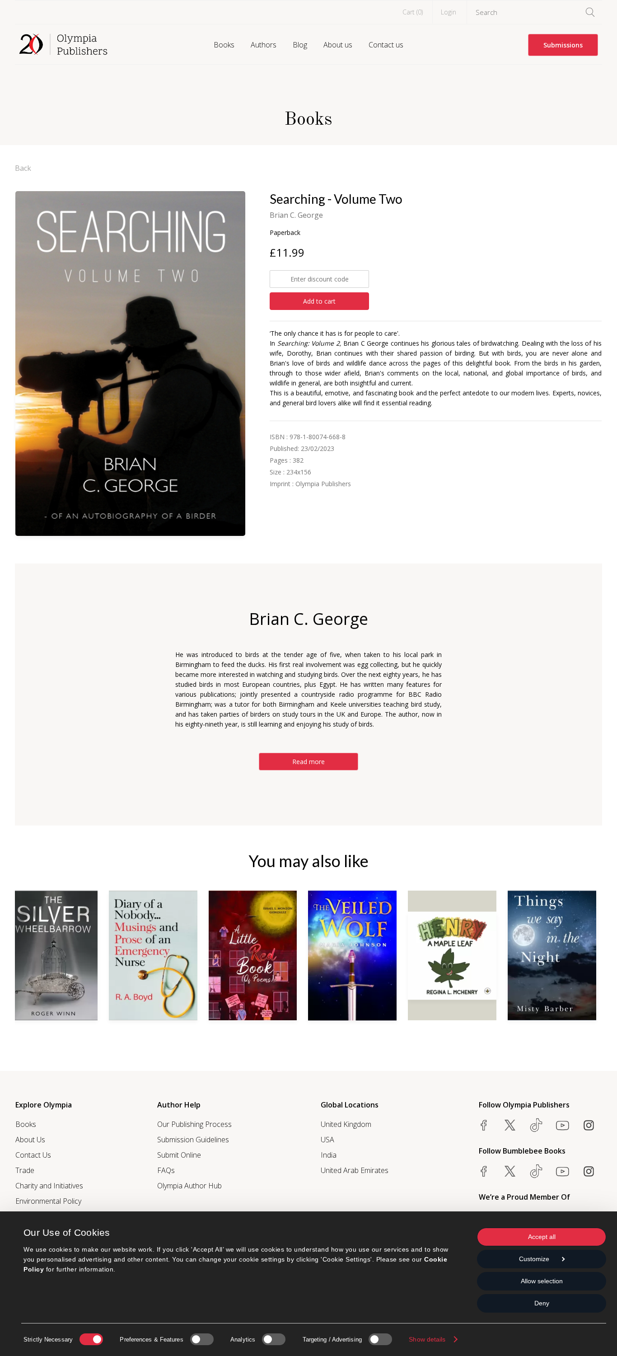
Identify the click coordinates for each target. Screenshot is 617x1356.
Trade (24, 1170)
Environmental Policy (48, 1201)
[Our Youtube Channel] (562, 1125)
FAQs (166, 1170)
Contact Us (33, 1155)
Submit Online (179, 1155)
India (329, 1155)
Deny (541, 1303)
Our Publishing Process (194, 1124)
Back (23, 168)
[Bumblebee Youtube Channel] (562, 1171)
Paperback (285, 232)
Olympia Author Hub (189, 1186)
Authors (263, 45)
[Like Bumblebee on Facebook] (483, 1171)
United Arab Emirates (354, 1170)
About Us (30, 1140)
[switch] (202, 1339)
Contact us (386, 45)
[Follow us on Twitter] (510, 1125)
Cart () (412, 12)
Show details (427, 1339)
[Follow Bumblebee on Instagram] (588, 1171)
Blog (300, 45)
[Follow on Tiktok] (536, 1171)
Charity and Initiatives (49, 1186)
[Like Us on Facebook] (483, 1125)
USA (327, 1140)
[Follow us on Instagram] (588, 1125)
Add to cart (319, 301)
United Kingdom (346, 1124)
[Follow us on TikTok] (536, 1125)
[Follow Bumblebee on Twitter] (510, 1171)
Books (224, 45)
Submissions (563, 45)
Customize (534, 1258)
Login (448, 12)
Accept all (542, 1236)
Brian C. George (296, 215)
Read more (308, 761)
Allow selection (542, 1281)
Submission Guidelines (193, 1140)
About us (337, 45)
